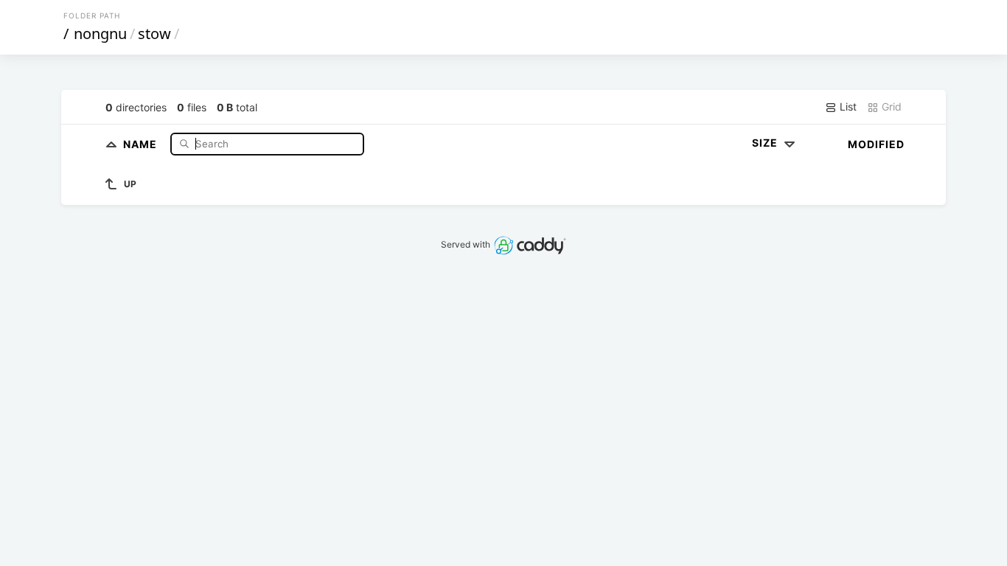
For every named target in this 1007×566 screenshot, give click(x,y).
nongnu (100, 33)
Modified (876, 144)
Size (766, 142)
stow (154, 33)
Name (141, 143)
